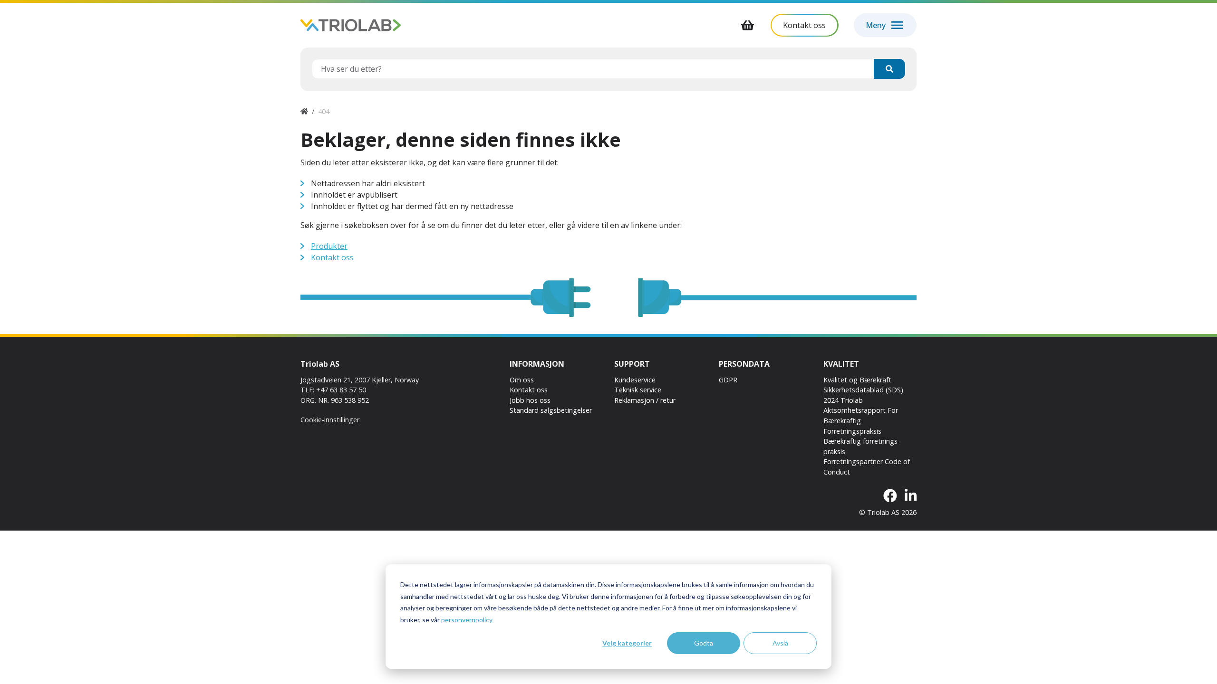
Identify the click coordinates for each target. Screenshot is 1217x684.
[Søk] (889, 69)
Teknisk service (637, 389)
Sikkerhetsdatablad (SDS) (863, 389)
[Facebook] (890, 496)
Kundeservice (635, 379)
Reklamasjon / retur (645, 400)
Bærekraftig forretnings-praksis (861, 446)
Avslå (780, 643)
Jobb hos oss (530, 400)
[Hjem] (304, 111)
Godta (703, 643)
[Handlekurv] (747, 25)
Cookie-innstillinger (329, 419)
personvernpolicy (467, 620)
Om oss (522, 379)
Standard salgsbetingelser (551, 410)
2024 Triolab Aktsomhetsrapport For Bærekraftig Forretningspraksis (860, 416)
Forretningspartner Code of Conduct (866, 466)
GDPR (728, 379)
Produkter (329, 246)
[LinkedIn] (911, 496)
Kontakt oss (332, 257)
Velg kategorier (627, 643)
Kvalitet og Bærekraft (857, 379)
